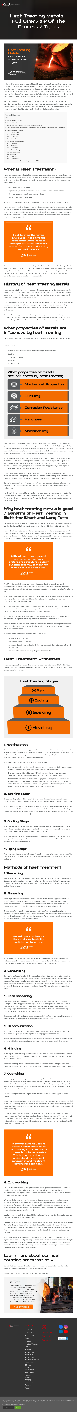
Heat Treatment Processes (14, 130)
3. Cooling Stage (14, 136)
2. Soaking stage (14, 134)
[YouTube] (66, 1332)
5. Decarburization (15, 152)
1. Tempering (13, 143)
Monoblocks (29, 1372)
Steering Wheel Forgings (28, 1377)
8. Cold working (14, 158)
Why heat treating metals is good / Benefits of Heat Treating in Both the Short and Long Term (35, 127)
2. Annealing (13, 145)
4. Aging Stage (14, 139)
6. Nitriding (13, 154)
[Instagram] (66, 1327)
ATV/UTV (28, 1330)
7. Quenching (13, 156)
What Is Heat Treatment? (14, 120)
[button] (74, 5)
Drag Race (29, 1349)
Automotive (29, 1333)
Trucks (27, 1388)
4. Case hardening (15, 150)
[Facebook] (61, 1327)
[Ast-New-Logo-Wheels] (11, 5)
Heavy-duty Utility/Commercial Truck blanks (32, 1360)
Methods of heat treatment (15, 141)
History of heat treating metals (16, 123)
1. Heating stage (14, 132)
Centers (28, 1341)
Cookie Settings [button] (8, 1407)
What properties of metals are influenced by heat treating (24, 125)
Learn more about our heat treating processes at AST (23, 161)
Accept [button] (18, 1407)
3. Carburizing (14, 147)
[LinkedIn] (61, 1332)
